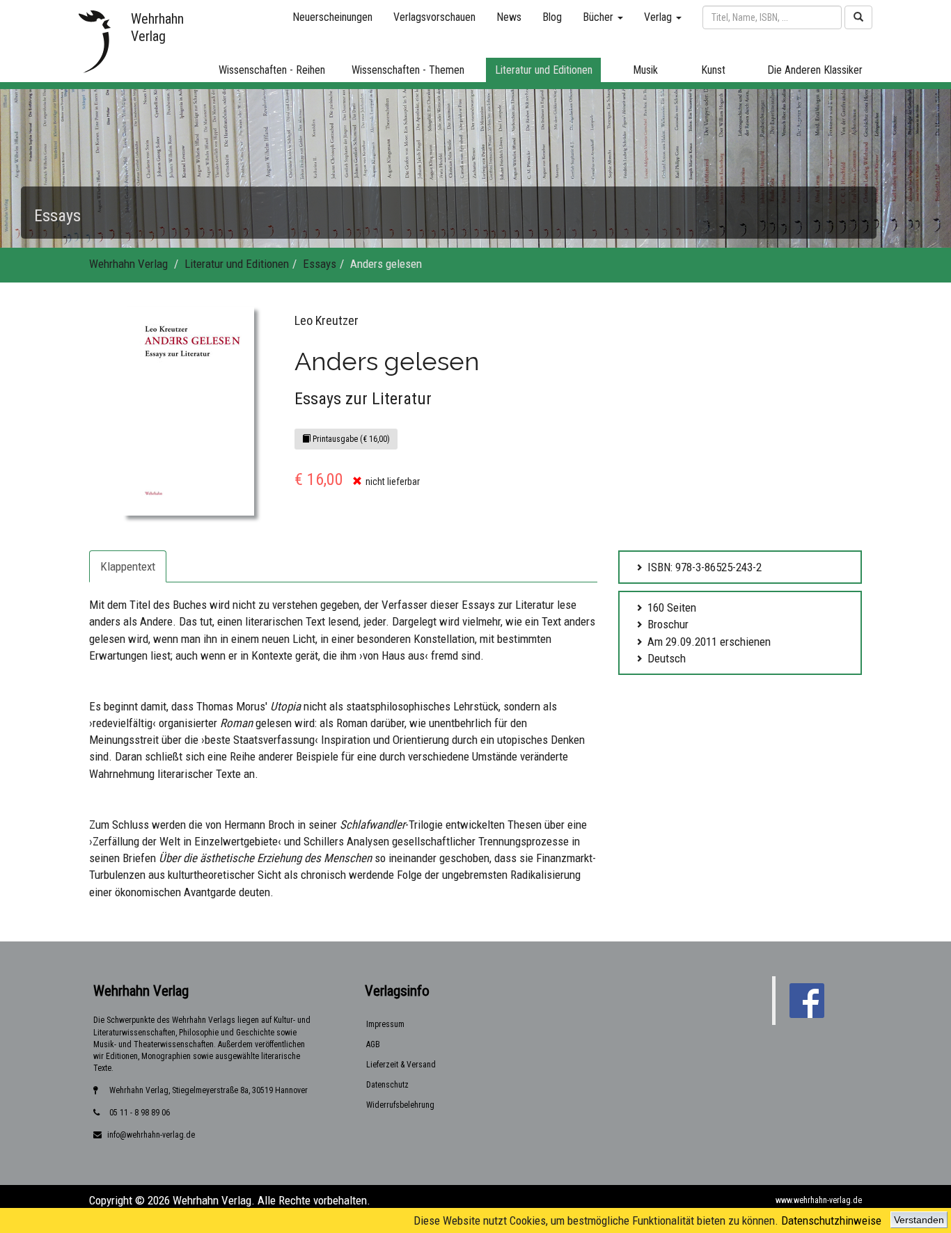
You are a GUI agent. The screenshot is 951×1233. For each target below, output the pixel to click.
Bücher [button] (599, 17)
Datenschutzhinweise (831, 1220)
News (508, 17)
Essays (319, 264)
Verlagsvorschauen (434, 17)
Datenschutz (387, 1085)
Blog (552, 17)
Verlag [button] (659, 17)
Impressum (385, 1024)
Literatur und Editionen (236, 264)
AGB (373, 1044)
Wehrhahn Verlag (128, 264)
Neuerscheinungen (332, 17)
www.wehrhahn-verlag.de (819, 1200)
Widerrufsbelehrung (400, 1105)
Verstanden (919, 1219)
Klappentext (127, 566)
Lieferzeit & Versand (401, 1064)
